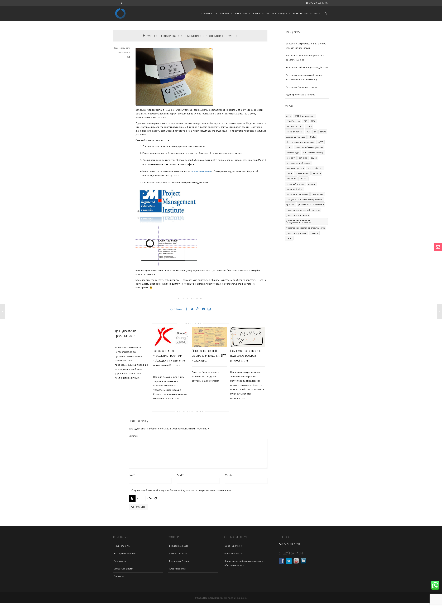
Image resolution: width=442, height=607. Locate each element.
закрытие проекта (295, 168)
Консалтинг (301, 13)
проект (311, 184)
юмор (289, 238)
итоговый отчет (315, 168)
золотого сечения (201, 171)
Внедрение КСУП (178, 545)
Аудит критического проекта (300, 94)
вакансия (290, 157)
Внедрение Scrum (179, 561)
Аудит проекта (177, 568)
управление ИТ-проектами (311, 204)
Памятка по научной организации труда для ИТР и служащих (209, 355)
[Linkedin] (122, 3)
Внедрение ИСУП (233, 553)
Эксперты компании (125, 553)
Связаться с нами (123, 568)
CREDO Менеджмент (304, 116)
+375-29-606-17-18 (290, 543)
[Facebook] (116, 3)
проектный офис (294, 189)
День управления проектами (300, 142)
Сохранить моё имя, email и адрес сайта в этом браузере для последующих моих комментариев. (181, 490)
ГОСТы (312, 137)
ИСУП (320, 142)
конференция (302, 173)
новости (317, 173)
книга (289, 173)
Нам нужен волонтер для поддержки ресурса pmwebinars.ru (245, 355)
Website (229, 475)
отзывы (303, 178)
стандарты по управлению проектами (304, 199)
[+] (170, 337)
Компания (223, 13)
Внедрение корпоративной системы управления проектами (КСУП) (305, 77)
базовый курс (292, 152)
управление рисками (296, 233)
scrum (323, 131)
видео (314, 157)
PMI (308, 131)
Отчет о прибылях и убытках (309, 147)
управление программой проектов (303, 210)
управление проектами (297, 215)
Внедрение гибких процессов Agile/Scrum (307, 67)
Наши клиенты (122, 545)
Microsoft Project (294, 126)
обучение (291, 178)
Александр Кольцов (295, 137)
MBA (313, 121)
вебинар (303, 157)
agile (288, 116)
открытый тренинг (295, 184)
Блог (317, 13)
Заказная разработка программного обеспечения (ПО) (305, 57)
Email (179, 475)
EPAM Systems (293, 121)
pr (315, 131)
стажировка (317, 194)
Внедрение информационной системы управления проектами (306, 45)
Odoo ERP (241, 13)
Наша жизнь (119, 48)
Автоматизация (277, 13)
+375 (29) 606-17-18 (318, 2)
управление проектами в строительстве (305, 227)
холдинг (314, 233)
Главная (206, 13)
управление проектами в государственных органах (298, 221)
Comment (133, 435)
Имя (131, 475)
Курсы (257, 13)
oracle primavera (294, 131)
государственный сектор (298, 163)
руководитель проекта (297, 194)
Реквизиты (120, 561)
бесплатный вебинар (313, 152)
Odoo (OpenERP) (233, 545)
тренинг (290, 204)
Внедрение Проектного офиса (301, 87)
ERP (305, 121)
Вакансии (119, 576)
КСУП (288, 147)
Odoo (309, 126)
